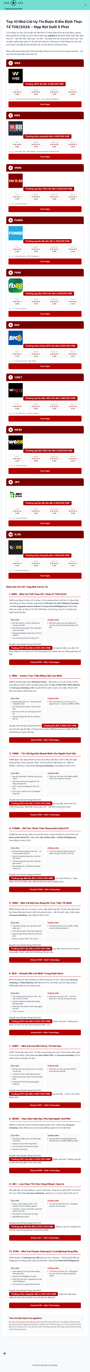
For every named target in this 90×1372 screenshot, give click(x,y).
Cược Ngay (45, 104)
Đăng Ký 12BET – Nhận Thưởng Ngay (45, 1105)
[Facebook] (4, 1353)
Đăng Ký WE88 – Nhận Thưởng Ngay (45, 1170)
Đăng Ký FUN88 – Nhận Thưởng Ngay (45, 889)
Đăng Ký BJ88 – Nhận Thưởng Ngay (45, 1305)
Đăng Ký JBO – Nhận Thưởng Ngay (45, 1238)
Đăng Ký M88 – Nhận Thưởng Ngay (45, 740)
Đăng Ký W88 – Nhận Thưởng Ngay (45, 662)
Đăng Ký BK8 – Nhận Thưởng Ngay (45, 1032)
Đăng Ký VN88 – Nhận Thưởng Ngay (45, 815)
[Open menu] (85, 5)
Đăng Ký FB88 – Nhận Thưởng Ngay (45, 960)
